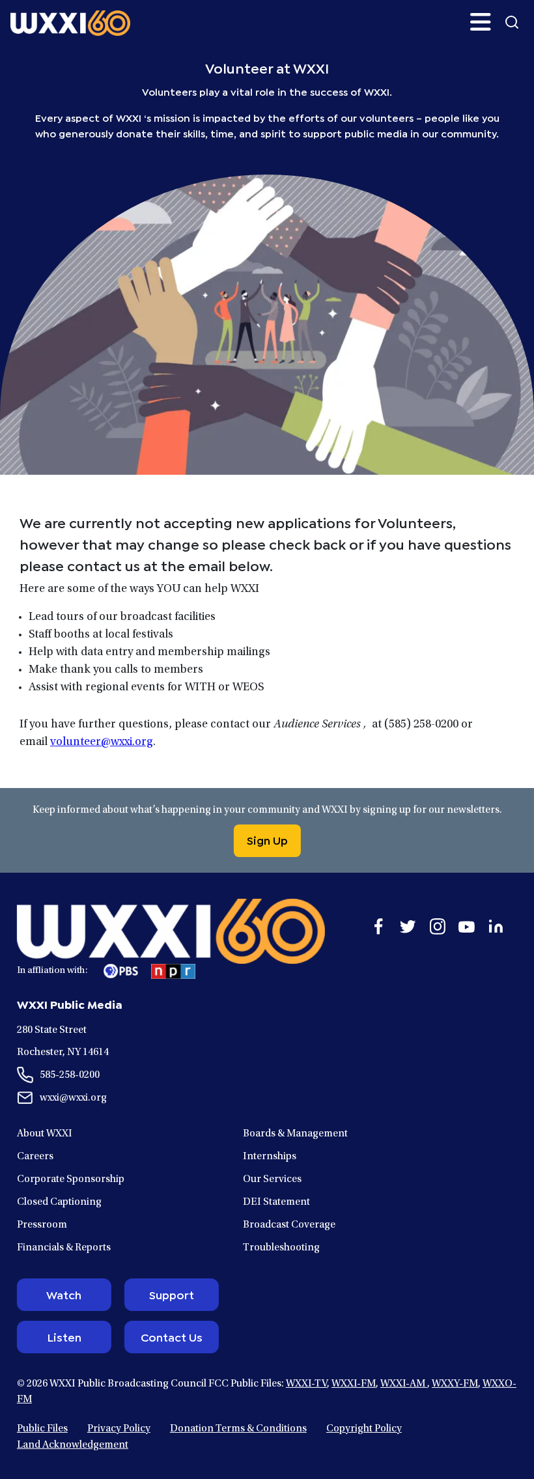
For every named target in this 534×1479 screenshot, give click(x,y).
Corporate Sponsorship (70, 1179)
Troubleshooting (281, 1248)
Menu (480, 22)
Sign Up (267, 839)
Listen (64, 1336)
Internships (269, 1156)
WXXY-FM (455, 1384)
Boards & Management (295, 1134)
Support (171, 1294)
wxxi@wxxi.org (73, 1098)
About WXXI (44, 1134)
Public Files (42, 1429)
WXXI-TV (306, 1384)
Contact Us (172, 1336)
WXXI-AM (403, 1384)
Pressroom (42, 1225)
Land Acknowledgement (72, 1445)
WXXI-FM (353, 1384)
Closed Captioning (59, 1202)
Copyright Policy (364, 1429)
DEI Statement (276, 1202)
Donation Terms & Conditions (238, 1429)
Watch (63, 1294)
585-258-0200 (70, 1075)
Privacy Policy (118, 1429)
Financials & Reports (64, 1248)
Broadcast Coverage (289, 1225)
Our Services (272, 1179)
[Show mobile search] (512, 22)
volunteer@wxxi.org (101, 742)
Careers (35, 1156)
